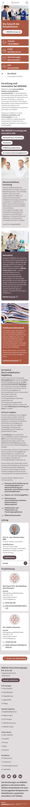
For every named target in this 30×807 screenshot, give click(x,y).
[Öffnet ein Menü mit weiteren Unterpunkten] (27, 3)
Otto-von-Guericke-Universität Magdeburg (14, 383)
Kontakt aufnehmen (10, 680)
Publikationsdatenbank (10, 360)
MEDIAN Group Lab (9, 297)
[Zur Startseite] (15, 2)
